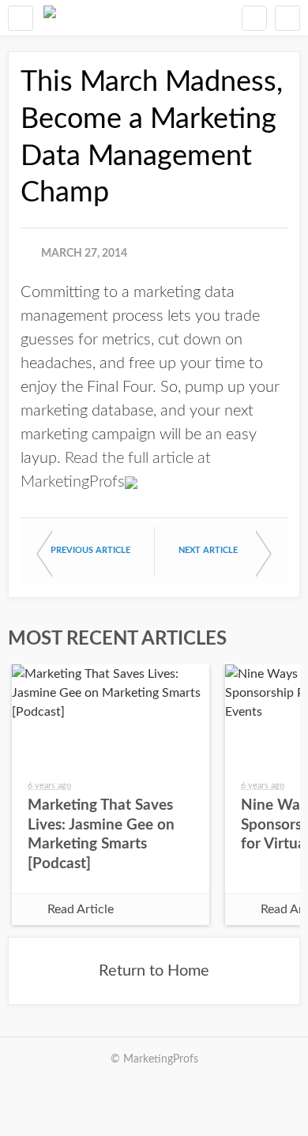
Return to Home (154, 971)
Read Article (80, 909)
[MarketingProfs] (49, 18)
